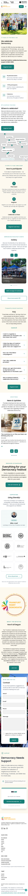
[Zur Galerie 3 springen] (13, 285)
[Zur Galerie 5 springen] (15, 285)
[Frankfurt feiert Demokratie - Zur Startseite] (6, 6)
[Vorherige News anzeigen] (12, 451)
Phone (4, 709)
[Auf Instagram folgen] (2, 828)
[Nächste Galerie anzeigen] (16, 255)
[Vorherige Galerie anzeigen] (12, 255)
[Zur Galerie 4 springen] (14, 285)
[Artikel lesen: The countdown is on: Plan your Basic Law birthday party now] (14, 423)
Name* (5, 693)
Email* (5, 701)
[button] (10, 156)
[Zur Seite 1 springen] (11, 455)
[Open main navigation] (25, 6)
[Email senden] (7, 828)
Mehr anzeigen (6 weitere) (14, 291)
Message (5, 716)
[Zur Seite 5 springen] (16, 455)
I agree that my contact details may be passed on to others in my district (15, 734)
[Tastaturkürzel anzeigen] (26, 890)
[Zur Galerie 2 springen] (12, 285)
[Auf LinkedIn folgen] (4, 828)
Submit (14, 740)
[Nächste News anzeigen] (16, 451)
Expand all (14, 328)
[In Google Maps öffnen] (25, 159)
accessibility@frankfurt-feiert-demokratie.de (13, 893)
